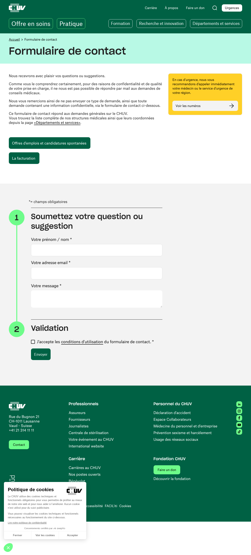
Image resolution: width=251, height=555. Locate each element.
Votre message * (46, 285)
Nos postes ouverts (85, 474)
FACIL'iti (111, 506)
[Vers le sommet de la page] (242, 546)
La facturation (25, 158)
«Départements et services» (57, 122)
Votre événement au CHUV (91, 439)
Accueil (14, 39)
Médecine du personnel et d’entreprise (185, 426)
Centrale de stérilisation (88, 432)
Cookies (125, 506)
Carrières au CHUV (85, 467)
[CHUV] (17, 405)
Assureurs (77, 412)
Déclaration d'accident (172, 412)
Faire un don (169, 470)
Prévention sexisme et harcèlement (183, 432)
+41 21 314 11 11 (21, 430)
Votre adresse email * (50, 262)
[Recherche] (214, 8)
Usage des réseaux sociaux (176, 439)
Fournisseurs (79, 419)
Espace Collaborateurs (172, 419)
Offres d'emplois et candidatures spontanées (51, 143)
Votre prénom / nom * (51, 239)
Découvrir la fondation (172, 478)
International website (86, 446)
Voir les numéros (188, 106)
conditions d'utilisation (82, 341)
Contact (19, 445)
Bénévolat (77, 481)
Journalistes (78, 426)
